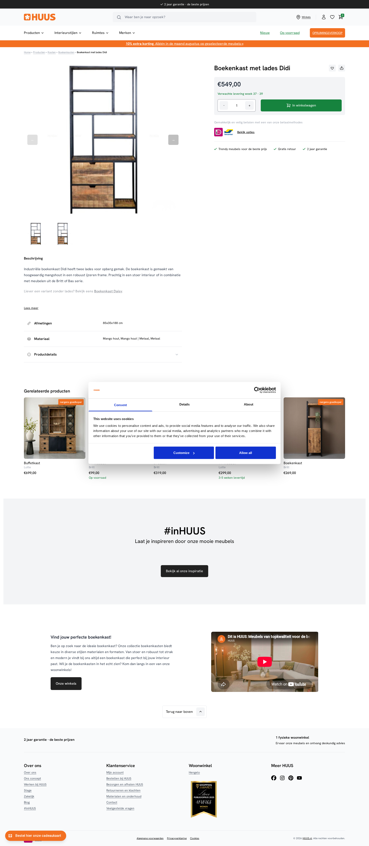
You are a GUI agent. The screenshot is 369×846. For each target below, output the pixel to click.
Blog (27, 802)
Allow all (245, 453)
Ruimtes (98, 33)
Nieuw (265, 33)
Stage (28, 790)
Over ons (30, 772)
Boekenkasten (66, 52)
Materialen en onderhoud (123, 796)
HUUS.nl (307, 838)
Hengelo (194, 772)
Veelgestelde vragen (120, 808)
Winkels (306, 17)
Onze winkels (66, 683)
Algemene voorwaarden (150, 838)
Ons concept (32, 778)
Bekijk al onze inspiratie (184, 571)
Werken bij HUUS (35, 784)
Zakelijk (29, 796)
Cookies (194, 838)
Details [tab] (184, 404)
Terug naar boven (179, 711)
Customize (181, 453)
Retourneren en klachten (123, 790)
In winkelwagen (304, 105)
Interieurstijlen (66, 33)
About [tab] (248, 404)
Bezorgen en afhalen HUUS (124, 784)
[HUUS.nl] (66, 17)
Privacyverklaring (177, 838)
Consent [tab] (120, 405)
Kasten (52, 52)
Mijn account (115, 772)
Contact (111, 802)
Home (27, 52)
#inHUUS (30, 808)
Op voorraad (290, 33)
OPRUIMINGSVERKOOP (327, 33)
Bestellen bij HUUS (118, 778)
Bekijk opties (246, 132)
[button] (332, 68)
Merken (125, 33)
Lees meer (31, 308)
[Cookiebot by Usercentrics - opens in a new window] (257, 390)
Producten (32, 33)
